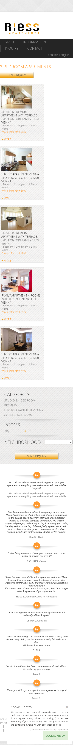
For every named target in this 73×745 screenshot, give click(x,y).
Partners (6, 723)
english (65, 55)
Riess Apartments (22, 28)
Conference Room (18, 415)
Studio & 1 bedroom (19, 400)
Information (34, 42)
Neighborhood (22, 442)
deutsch (53, 55)
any (7, 431)
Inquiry (11, 48)
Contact (34, 48)
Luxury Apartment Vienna (23, 410)
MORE (7, 139)
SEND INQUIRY (17, 75)
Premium (11, 405)
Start (9, 42)
